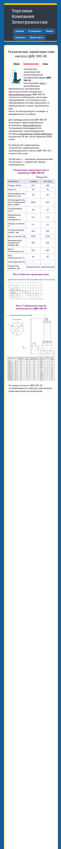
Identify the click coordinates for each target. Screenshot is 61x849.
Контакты (20, 37)
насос (43, 83)
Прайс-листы (36, 37)
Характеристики (31, 64)
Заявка (49, 31)
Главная (19, 31)
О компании (34, 31)
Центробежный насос (20, 94)
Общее (16, 64)
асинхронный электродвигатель (35, 133)
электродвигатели (31, 125)
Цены (45, 64)
